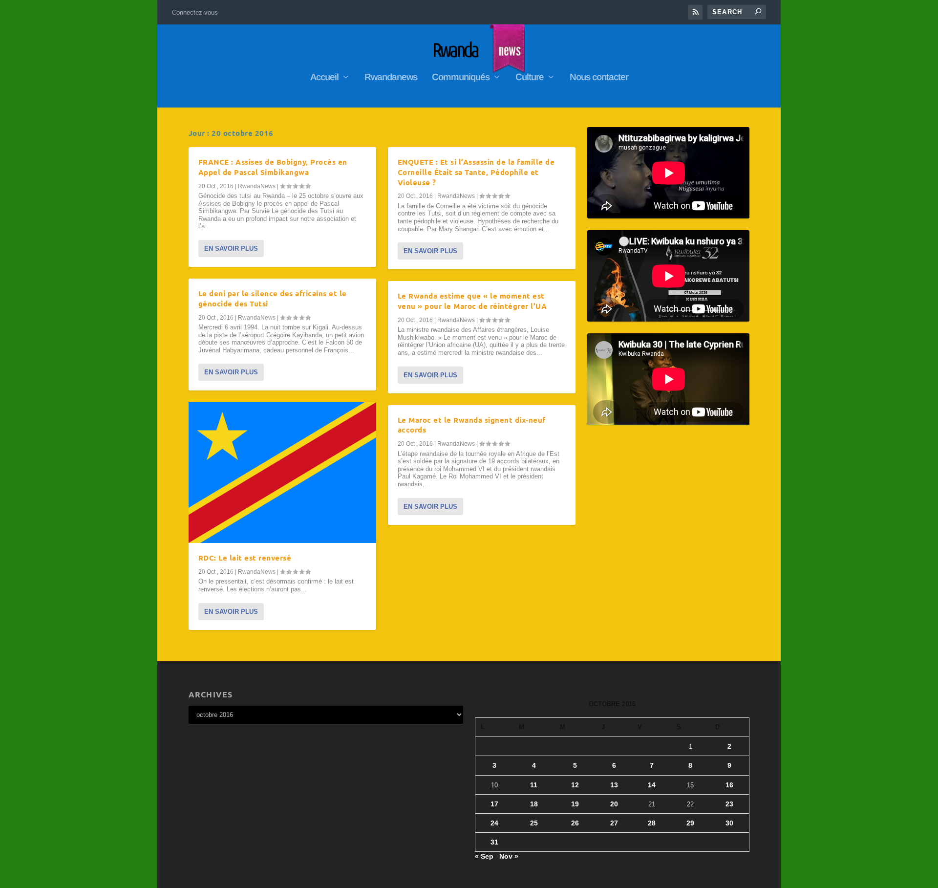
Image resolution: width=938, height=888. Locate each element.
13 (614, 785)
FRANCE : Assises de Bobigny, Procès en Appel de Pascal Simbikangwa (272, 167)
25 (534, 823)
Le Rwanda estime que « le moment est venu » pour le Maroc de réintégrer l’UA (472, 301)
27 (614, 823)
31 (494, 842)
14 (652, 785)
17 (494, 804)
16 (729, 785)
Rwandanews (390, 77)
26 (575, 823)
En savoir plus (231, 248)
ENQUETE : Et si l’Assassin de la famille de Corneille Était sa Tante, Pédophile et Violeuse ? (476, 172)
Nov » (508, 856)
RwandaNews (257, 186)
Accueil (324, 77)
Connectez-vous (195, 12)
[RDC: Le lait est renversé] (282, 472)
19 (575, 804)
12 (575, 785)
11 (533, 785)
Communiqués (461, 77)
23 (729, 804)
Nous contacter (599, 77)
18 (534, 804)
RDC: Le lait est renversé (245, 558)
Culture (529, 77)
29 (690, 823)
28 (652, 823)
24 (494, 823)
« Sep (484, 856)
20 (614, 804)
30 (729, 823)
